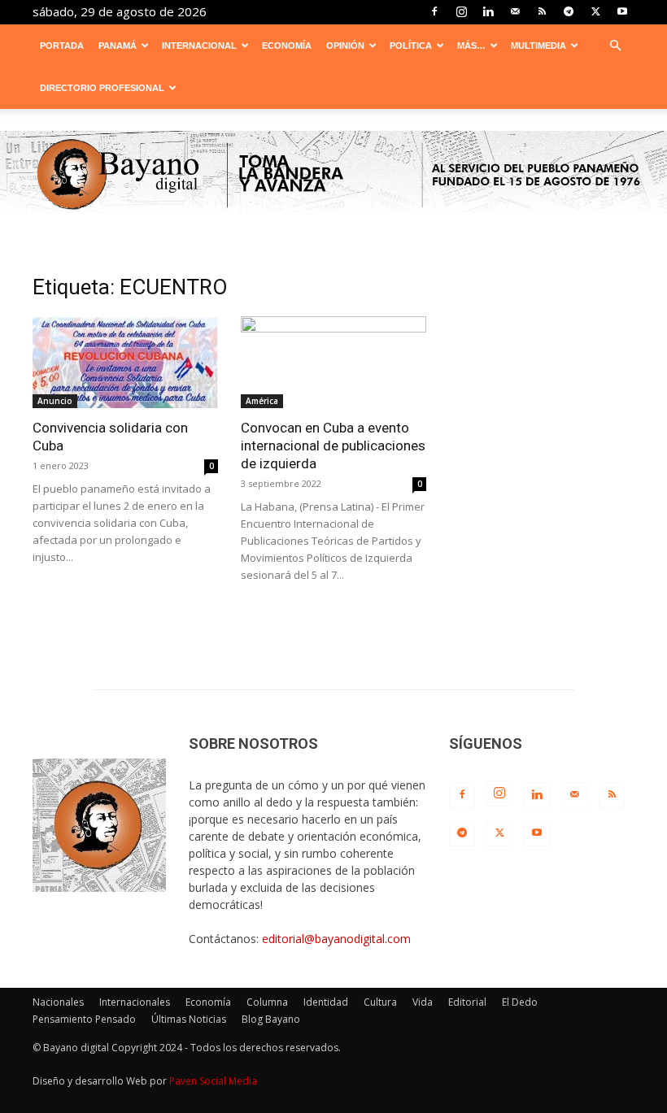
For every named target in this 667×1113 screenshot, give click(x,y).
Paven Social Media (213, 1081)
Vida (422, 1002)
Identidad (325, 1002)
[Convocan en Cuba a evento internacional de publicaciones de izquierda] (333, 362)
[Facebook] (434, 11)
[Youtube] (622, 11)
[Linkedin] (488, 11)
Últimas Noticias (188, 1019)
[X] (595, 11)
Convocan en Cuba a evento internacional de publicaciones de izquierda (333, 446)
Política (411, 45)
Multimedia (538, 45)
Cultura (380, 1002)
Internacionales (134, 1002)
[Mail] (515, 11)
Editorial (467, 1002)
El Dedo (520, 1002)
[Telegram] (568, 11)
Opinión (345, 45)
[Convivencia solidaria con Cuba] (125, 362)
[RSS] (542, 11)
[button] (614, 46)
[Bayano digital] (333, 175)
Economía (287, 45)
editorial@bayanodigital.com (336, 938)
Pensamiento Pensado (84, 1019)
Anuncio (54, 401)
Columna (267, 1002)
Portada (62, 45)
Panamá (117, 45)
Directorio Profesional (102, 88)
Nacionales (58, 1002)
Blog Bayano (271, 1019)
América (262, 401)
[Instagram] (461, 11)
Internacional (199, 45)
